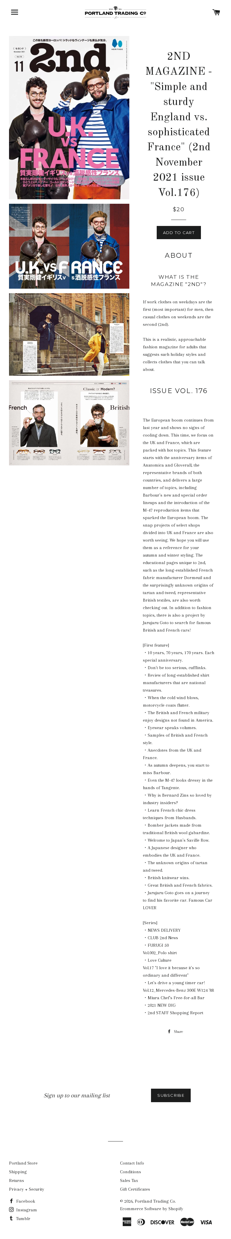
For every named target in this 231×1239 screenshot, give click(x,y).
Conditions (130, 1171)
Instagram (26, 1210)
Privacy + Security (26, 1189)
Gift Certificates (135, 1189)
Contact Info (132, 1163)
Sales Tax (129, 1180)
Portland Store (23, 1163)
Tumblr (22, 1218)
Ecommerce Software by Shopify (151, 1208)
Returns (16, 1180)
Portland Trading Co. (155, 1201)
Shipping (18, 1171)
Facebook (25, 1201)
